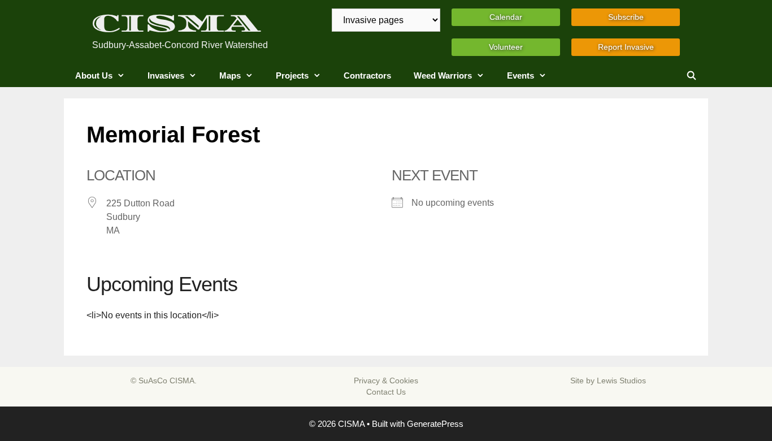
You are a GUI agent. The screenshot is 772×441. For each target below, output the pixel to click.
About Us (93, 75)
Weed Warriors (443, 75)
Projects (292, 75)
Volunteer (506, 46)
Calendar (505, 16)
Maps (230, 75)
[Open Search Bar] (691, 75)
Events (520, 75)
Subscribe (626, 16)
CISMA (176, 23)
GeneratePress (435, 424)
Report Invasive (626, 46)
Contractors (367, 75)
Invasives (166, 75)
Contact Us (386, 391)
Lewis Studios (621, 380)
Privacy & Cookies (386, 380)
